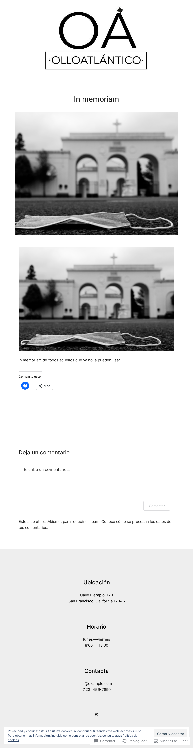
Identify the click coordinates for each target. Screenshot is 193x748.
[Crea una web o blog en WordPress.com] (96, 714)
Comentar (157, 506)
